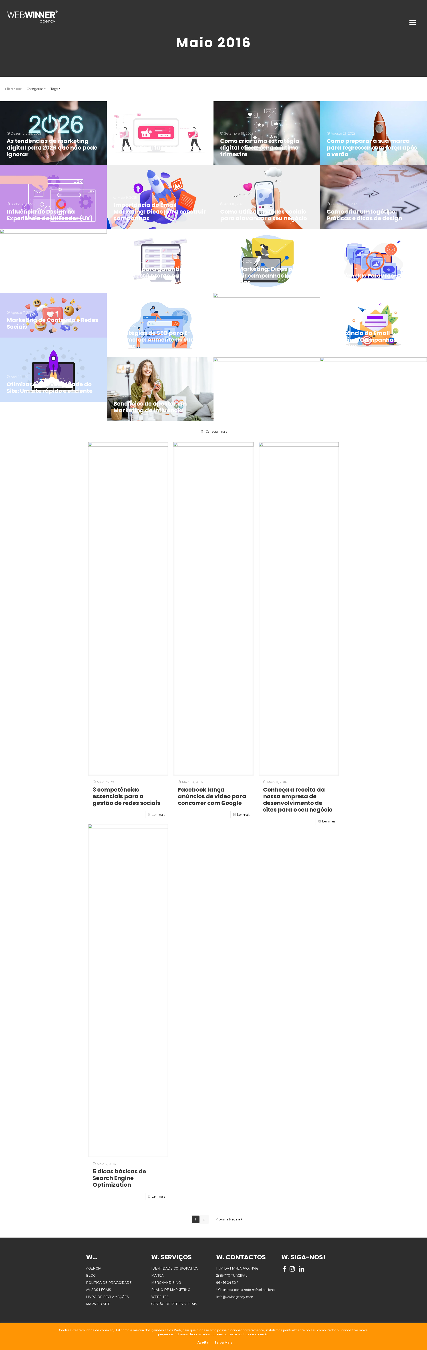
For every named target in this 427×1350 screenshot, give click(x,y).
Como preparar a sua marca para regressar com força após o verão (372, 147)
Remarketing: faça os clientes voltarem (156, 151)
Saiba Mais (223, 1342)
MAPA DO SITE (98, 1304)
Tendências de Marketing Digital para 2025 (44, 279)
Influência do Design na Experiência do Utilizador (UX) (50, 215)
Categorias (35, 89)
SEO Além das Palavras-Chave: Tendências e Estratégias (372, 279)
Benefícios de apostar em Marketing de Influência (150, 407)
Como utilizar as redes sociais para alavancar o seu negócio (263, 215)
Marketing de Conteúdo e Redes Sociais (52, 323)
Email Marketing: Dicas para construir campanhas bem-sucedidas (261, 275)
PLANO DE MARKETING (170, 1290)
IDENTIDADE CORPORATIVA (174, 1268)
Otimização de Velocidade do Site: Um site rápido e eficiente (50, 387)
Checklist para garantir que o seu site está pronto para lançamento (156, 275)
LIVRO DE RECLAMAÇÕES (107, 1297)
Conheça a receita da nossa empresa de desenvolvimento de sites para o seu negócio (297, 800)
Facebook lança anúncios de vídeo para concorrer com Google (212, 796)
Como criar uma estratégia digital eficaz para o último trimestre (259, 147)
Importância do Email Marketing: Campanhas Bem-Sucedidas (370, 339)
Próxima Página (227, 1219)
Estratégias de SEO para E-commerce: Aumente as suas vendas (155, 339)
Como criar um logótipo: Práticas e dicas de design (364, 215)
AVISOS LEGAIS (98, 1290)
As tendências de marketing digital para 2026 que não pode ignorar (52, 147)
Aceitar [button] (203, 1342)
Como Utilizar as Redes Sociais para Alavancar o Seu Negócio (264, 343)
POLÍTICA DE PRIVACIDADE (109, 1283)
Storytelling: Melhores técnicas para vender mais (265, 407)
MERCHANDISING (166, 1283)
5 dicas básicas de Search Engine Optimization (119, 1178)
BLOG (91, 1276)
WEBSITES (160, 1297)
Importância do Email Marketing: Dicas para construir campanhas (159, 211)
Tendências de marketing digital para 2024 (364, 407)
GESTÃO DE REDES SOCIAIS (174, 1304)
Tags (54, 89)
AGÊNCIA (93, 1268)
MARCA (157, 1276)
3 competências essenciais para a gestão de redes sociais (126, 796)
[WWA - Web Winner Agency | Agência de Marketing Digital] (32, 16)
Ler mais (158, 815)
